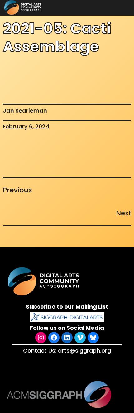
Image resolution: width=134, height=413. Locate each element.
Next (123, 213)
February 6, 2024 (26, 126)
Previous (17, 190)
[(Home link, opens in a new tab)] (44, 281)
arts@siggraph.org (84, 350)
